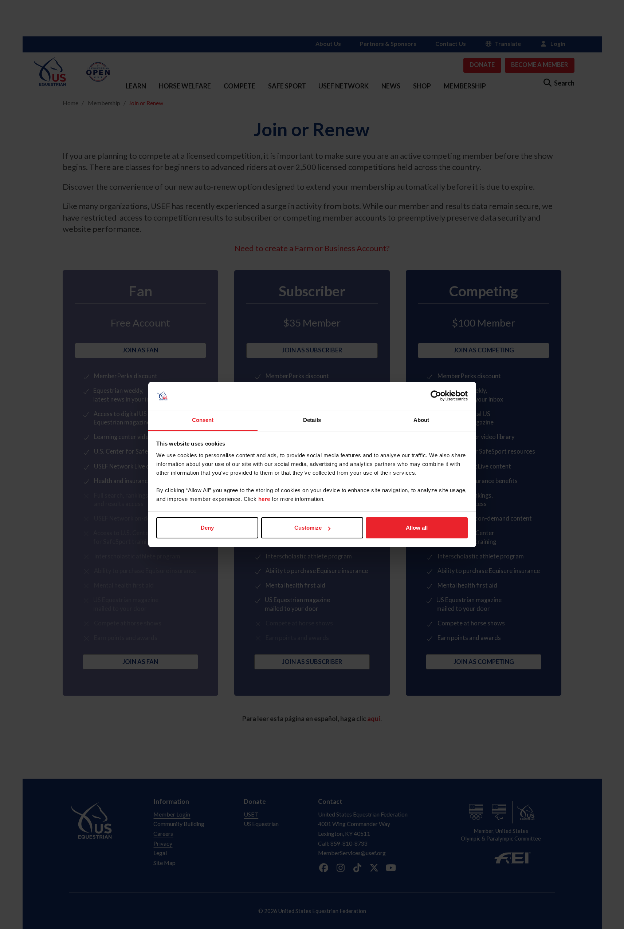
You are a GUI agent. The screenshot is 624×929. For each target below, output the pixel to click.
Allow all (417, 528)
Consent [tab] (203, 420)
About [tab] (421, 420)
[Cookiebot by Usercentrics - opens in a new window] (436, 396)
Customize (308, 528)
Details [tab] (312, 420)
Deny (207, 528)
